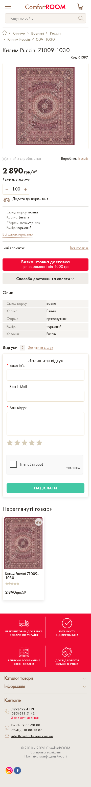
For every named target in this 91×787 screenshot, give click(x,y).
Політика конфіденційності (46, 756)
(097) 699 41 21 (22, 709)
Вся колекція (79, 248)
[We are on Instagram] (9, 770)
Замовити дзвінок (25, 718)
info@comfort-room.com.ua (32, 736)
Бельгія (83, 158)
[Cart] (81, 7)
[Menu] (8, 7)
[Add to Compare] (38, 522)
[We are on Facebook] (17, 770)
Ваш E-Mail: (19, 386)
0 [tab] (22, 347)
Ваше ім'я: (16, 365)
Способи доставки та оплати (43, 278)
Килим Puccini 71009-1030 (22, 575)
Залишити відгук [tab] (40, 347)
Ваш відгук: (17, 407)
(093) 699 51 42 (23, 713)
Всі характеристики (18, 234)
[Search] (80, 19)
